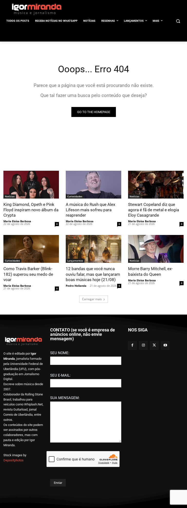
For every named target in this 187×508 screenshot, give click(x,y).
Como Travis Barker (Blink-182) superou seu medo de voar (28, 274)
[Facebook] (132, 345)
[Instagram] (143, 345)
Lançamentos (75, 260)
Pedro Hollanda (76, 285)
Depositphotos (13, 460)
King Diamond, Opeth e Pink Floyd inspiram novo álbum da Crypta (30, 210)
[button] (178, 21)
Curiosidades (74, 196)
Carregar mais (92, 299)
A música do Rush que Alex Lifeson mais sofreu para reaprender (90, 210)
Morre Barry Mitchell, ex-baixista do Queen (150, 271)
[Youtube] (165, 345)
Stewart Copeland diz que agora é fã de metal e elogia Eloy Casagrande (153, 210)
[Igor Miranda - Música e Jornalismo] (36, 9)
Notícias (10, 196)
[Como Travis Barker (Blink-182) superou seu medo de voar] (31, 249)
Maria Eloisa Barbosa (17, 221)
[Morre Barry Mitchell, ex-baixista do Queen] (156, 249)
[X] (154, 345)
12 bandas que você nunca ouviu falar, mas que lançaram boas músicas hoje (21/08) (93, 274)
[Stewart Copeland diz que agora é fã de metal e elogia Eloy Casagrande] (156, 185)
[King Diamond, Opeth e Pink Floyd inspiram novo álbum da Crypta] (31, 185)
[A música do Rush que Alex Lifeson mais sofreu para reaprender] (93, 185)
